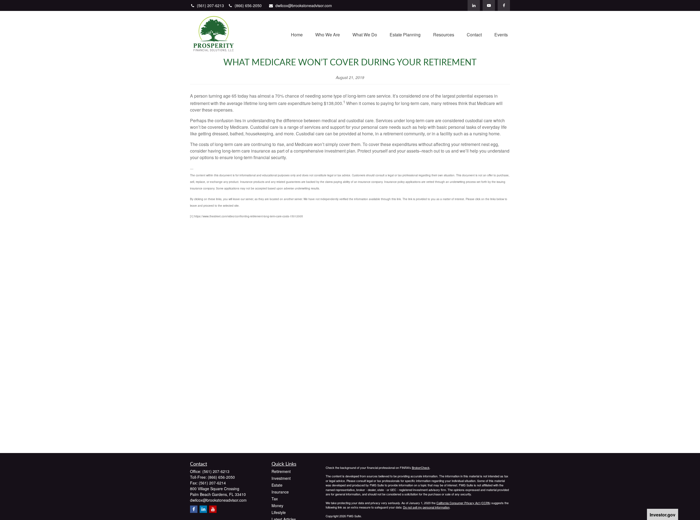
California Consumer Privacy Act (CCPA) (463, 503)
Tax (275, 498)
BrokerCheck (421, 467)
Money (277, 505)
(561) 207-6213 (211, 5)
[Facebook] (504, 5)
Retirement (281, 471)
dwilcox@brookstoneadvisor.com (303, 5)
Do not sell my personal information (426, 507)
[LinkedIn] (474, 5)
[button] (297, 34)
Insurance (280, 492)
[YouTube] (489, 5)
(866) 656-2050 (248, 5)
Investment (281, 478)
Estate (277, 485)
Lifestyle (279, 512)
